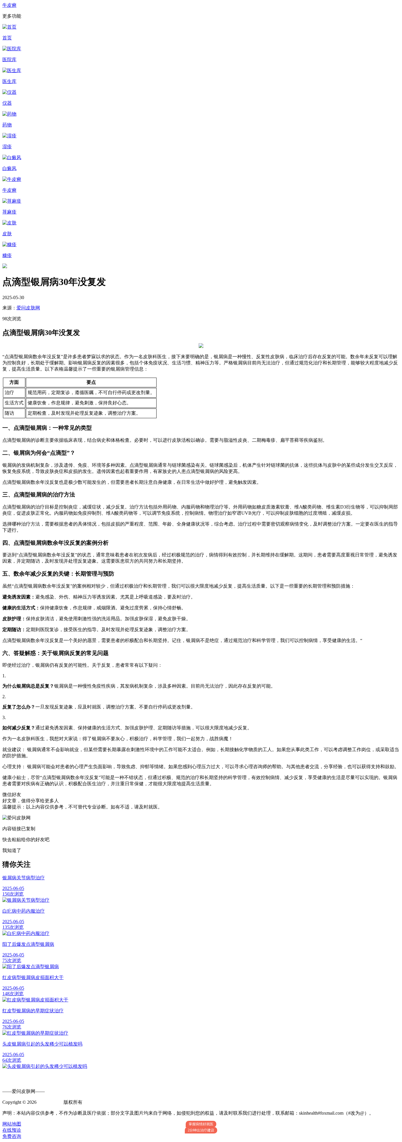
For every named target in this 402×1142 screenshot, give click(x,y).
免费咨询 (11, 1136)
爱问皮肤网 (28, 307)
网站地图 (11, 1123)
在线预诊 (11, 1130)
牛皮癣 (9, 5)
